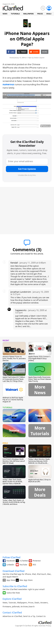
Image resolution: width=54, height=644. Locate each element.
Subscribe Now (13, 592)
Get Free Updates (27, 168)
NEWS (5, 14)
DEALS (48, 14)
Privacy (48, 626)
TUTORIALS (15, 14)
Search (32, 606)
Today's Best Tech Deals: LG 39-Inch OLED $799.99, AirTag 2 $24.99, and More (14, 502)
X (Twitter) (24, 560)
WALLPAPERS (28, 14)
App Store (11, 580)
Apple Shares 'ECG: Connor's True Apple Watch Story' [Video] (39, 358)
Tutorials (12, 602)
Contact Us (41, 616)
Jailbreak (16, 606)
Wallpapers (22, 602)
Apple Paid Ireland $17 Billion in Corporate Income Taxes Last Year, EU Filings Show (14, 379)
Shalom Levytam (39, 58)
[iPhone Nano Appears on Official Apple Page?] (27, 110)
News (5, 602)
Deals (36, 602)
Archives (24, 606)
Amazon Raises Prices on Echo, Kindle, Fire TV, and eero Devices (14, 358)
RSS (34, 564)
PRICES (40, 14)
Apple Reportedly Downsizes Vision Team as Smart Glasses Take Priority (39, 379)
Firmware (7, 606)
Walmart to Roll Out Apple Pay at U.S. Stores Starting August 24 (13, 399)
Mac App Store (26, 580)
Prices (30, 602)
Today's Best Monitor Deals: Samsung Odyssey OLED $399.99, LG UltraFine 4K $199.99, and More (39, 462)
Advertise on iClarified (12, 616)
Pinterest (37, 560)
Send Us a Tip (29, 616)
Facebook (11, 560)
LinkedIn (10, 564)
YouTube (23, 564)
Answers (44, 602)
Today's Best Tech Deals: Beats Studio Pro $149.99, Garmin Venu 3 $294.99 (12, 481)
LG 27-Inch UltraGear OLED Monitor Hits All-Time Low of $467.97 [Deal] (14, 461)
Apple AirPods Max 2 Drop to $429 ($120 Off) (39, 480)
